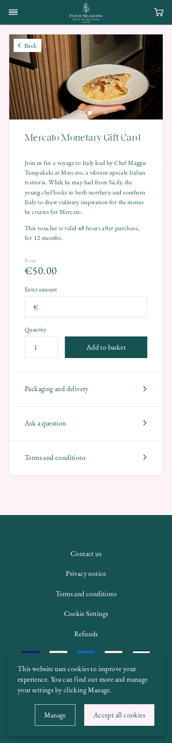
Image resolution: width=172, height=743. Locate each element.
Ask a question (45, 423)
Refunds (86, 633)
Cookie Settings (86, 613)
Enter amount (41, 290)
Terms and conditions (55, 457)
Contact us (86, 553)
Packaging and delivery (57, 388)
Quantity (35, 330)
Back (30, 45)
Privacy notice (86, 573)
